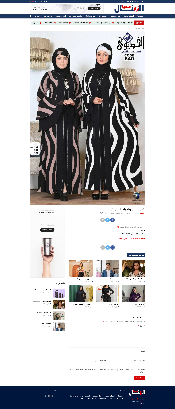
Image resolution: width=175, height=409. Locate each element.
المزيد (37, 16)
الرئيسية (140, 16)
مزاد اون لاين (48, 16)
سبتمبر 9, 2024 (126, 213)
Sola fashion (102, 23)
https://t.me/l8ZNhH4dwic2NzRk (132, 239)
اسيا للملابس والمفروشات (135, 278)
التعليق (141, 326)
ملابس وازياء (137, 28)
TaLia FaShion (48, 23)
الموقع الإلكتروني (138, 360)
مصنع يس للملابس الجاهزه (68, 23)
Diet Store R (87, 23)
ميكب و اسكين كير (75, 16)
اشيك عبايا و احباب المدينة (83, 304)
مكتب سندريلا (113, 304)
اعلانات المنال (129, 16)
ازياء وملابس (61, 16)
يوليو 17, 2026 (114, 281)
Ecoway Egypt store (119, 23)
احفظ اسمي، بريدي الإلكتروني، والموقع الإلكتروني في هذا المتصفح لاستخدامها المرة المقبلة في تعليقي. (109, 370)
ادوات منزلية (90, 16)
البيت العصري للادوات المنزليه (41, 289)
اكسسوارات (103, 16)
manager (141, 213)
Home (143, 28)
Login (43, 1)
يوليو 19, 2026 (140, 281)
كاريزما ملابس (32, 23)
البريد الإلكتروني (99, 360)
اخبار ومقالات (115, 16)
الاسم (142, 351)
